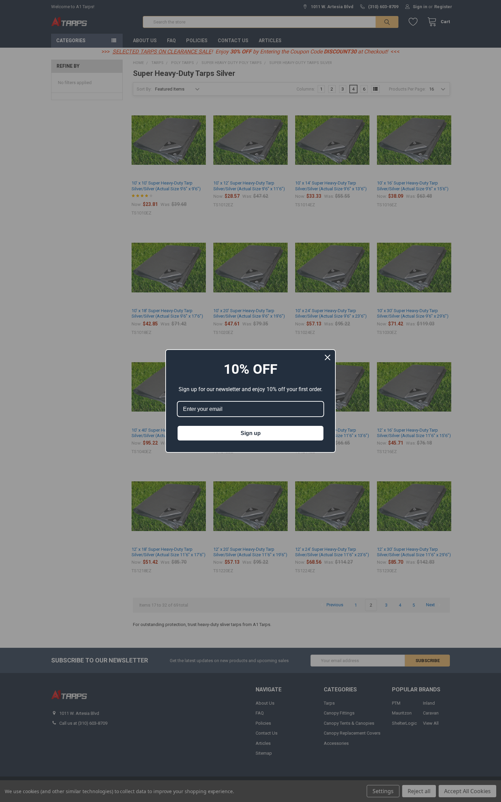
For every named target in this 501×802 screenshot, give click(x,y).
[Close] (327, 357)
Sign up (251, 433)
